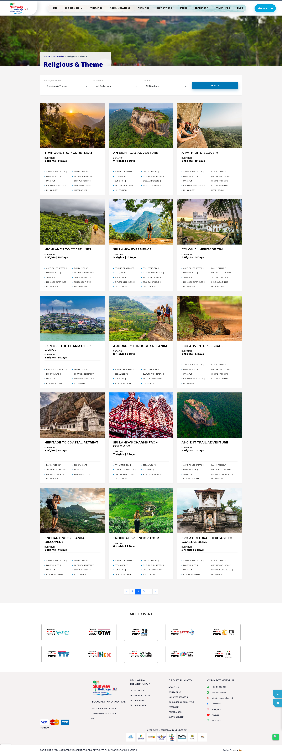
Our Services (71, 8)
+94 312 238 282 (219, 687)
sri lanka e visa (138, 705)
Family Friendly (81, 172)
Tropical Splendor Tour (136, 538)
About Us (173, 687)
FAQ (93, 718)
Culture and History (84, 176)
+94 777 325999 (219, 693)
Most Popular (80, 190)
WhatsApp (216, 720)
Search (215, 85)
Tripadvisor (175, 712)
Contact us (174, 692)
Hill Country (52, 190)
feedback (173, 707)
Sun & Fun (51, 181)
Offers (183, 8)
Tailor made (222, 8)
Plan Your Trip (265, 8)
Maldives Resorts (178, 697)
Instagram (216, 709)
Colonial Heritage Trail (204, 249)
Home (54, 8)
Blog (240, 8)
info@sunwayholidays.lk (222, 698)
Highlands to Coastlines (68, 249)
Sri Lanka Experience (132, 249)
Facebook (216, 704)
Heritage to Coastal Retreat (71, 442)
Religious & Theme (82, 185)
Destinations (164, 8)
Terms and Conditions (103, 713)
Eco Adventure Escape (202, 346)
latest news (137, 690)
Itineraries (96, 8)
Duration (147, 80)
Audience (98, 80)
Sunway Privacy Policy (103, 708)
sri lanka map (137, 700)
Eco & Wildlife (52, 176)
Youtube (215, 715)
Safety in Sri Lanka (140, 695)
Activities (143, 8)
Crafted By (232, 750)
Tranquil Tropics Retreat (69, 153)
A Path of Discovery (200, 153)
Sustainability (176, 717)
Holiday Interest (52, 80)
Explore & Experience (56, 185)
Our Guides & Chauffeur (181, 702)
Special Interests (82, 181)
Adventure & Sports (55, 172)
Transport (201, 8)
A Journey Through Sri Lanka (140, 346)
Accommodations (120, 8)
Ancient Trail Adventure (205, 442)
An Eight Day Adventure (135, 153)
